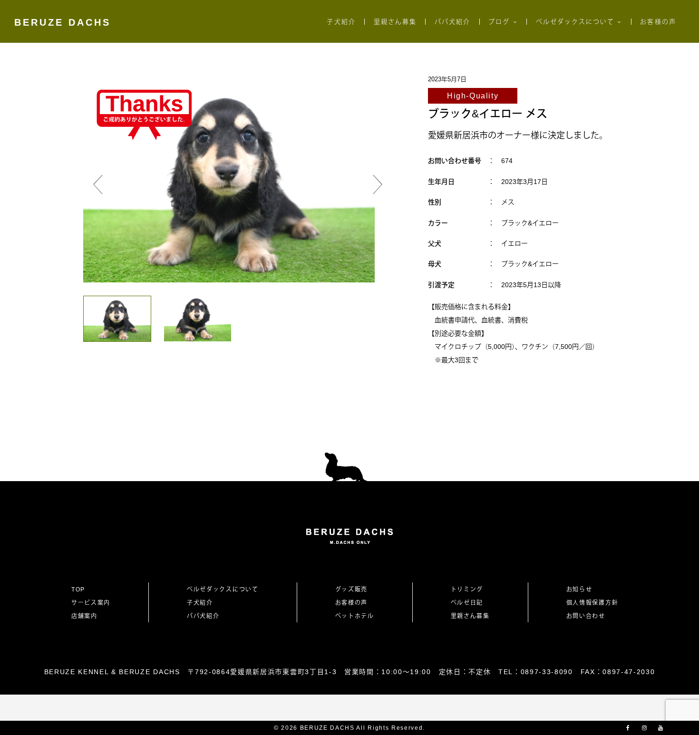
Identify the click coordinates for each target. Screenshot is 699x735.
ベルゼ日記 (467, 603)
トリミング (467, 589)
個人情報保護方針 (592, 603)
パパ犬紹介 (452, 22)
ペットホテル (354, 616)
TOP (78, 589)
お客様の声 (658, 22)
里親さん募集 (395, 22)
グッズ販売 (351, 589)
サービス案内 (90, 603)
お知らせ (579, 589)
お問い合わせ (589, 616)
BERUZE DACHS (62, 22)
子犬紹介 (341, 22)
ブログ (499, 22)
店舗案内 (84, 616)
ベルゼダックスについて (575, 22)
